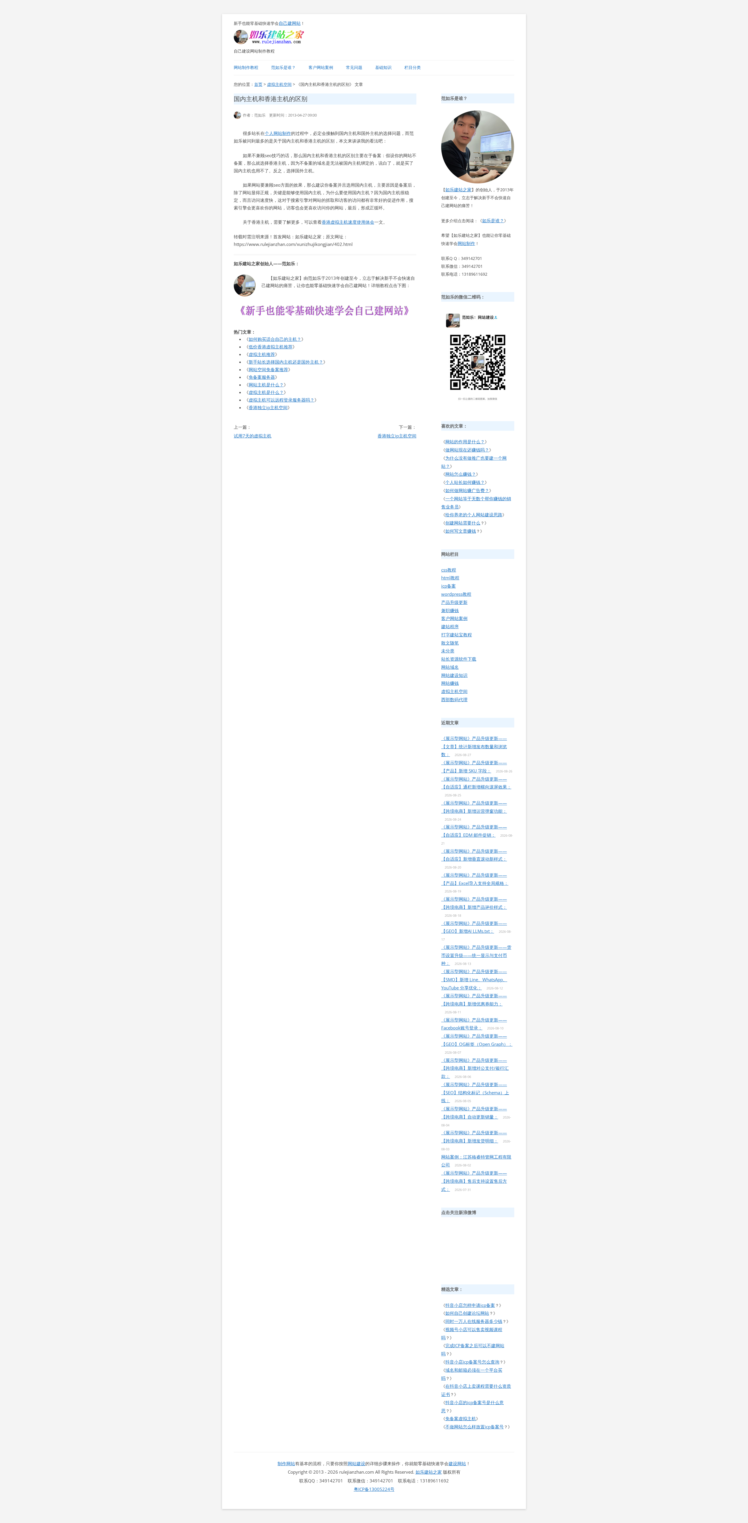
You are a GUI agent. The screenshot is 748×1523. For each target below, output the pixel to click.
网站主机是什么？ (266, 385)
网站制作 (466, 243)
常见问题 (354, 67)
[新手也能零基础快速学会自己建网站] (276, 42)
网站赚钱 (450, 683)
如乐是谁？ (493, 220)
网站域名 (450, 667)
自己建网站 (290, 23)
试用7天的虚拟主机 (252, 436)
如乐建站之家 (458, 189)
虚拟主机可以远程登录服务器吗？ (281, 400)
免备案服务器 (262, 377)
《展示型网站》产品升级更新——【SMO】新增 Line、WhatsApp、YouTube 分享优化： (474, 979)
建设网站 (457, 1463)
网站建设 (356, 1463)
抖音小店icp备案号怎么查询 (472, 1362)
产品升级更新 (454, 602)
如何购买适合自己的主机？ (275, 339)
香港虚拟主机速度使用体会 (348, 222)
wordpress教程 (456, 594)
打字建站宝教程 (456, 635)
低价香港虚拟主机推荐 (270, 347)
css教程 (448, 570)
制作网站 (286, 1463)
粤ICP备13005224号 (374, 1489)
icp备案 (448, 586)
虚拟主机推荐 (262, 354)
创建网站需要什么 (462, 523)
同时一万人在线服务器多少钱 (473, 1321)
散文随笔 (450, 643)
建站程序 (450, 626)
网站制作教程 (246, 67)
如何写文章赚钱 (460, 531)
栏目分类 (412, 67)
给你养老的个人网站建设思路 (473, 514)
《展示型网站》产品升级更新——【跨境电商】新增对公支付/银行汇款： (475, 1068)
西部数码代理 (454, 699)
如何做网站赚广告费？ (467, 490)
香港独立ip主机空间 (268, 407)
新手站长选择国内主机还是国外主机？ (286, 362)
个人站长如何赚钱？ (465, 482)
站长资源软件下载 (458, 659)
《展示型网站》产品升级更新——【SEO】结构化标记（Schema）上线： (475, 1092)
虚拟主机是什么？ (266, 392)
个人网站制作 (278, 133)
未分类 (447, 651)
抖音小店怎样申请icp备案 (470, 1305)
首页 (258, 84)
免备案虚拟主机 (460, 1418)
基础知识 (383, 67)
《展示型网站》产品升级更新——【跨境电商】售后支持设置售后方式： (474, 1181)
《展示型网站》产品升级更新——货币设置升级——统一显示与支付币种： (476, 955)
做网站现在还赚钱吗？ (467, 450)
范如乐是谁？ (283, 67)
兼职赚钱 (450, 610)
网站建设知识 (454, 675)
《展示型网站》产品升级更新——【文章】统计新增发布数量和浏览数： (474, 746)
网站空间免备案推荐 (268, 369)
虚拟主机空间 (279, 84)
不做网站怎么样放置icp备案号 (474, 1427)
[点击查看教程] (325, 317)
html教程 (450, 578)
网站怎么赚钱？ (460, 474)
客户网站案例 (321, 67)
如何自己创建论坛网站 (467, 1313)
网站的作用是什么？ (465, 441)
